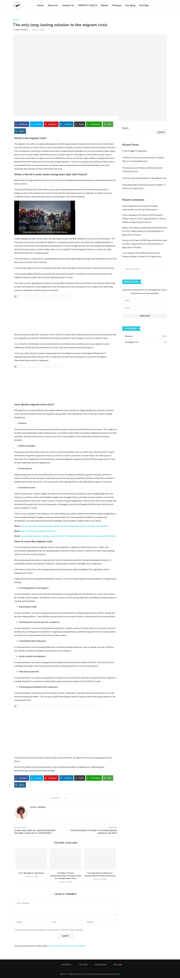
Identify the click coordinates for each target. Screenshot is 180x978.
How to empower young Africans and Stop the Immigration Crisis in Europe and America (64, 526)
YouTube (144, 5)
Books (104, 5)
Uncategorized (146, 342)
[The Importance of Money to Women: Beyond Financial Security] (100, 858)
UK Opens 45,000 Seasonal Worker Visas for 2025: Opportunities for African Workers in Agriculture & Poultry (144, 218)
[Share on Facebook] (71, 798)
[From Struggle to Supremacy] (31, 858)
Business (16, 20)
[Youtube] (161, 5)
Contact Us (68, 5)
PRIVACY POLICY (87, 5)
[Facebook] (153, 5)
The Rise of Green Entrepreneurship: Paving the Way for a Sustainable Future (65, 876)
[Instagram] (159, 5)
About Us (53, 5)
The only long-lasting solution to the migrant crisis (144, 178)
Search (125, 128)
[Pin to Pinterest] (76, 798)
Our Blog (130, 5)
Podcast (116, 5)
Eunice (125, 227)
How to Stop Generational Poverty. (38, 531)
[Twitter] (156, 5)
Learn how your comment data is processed (66, 946)
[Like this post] (68, 798)
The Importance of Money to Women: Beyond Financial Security (99, 874)
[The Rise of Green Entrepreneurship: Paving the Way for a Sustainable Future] (65, 858)
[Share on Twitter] (74, 798)
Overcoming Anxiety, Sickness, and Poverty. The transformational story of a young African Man (67, 536)
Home (40, 5)
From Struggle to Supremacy (31, 873)
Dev (118, 974)
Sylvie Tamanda (21, 29)
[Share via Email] (79, 798)
